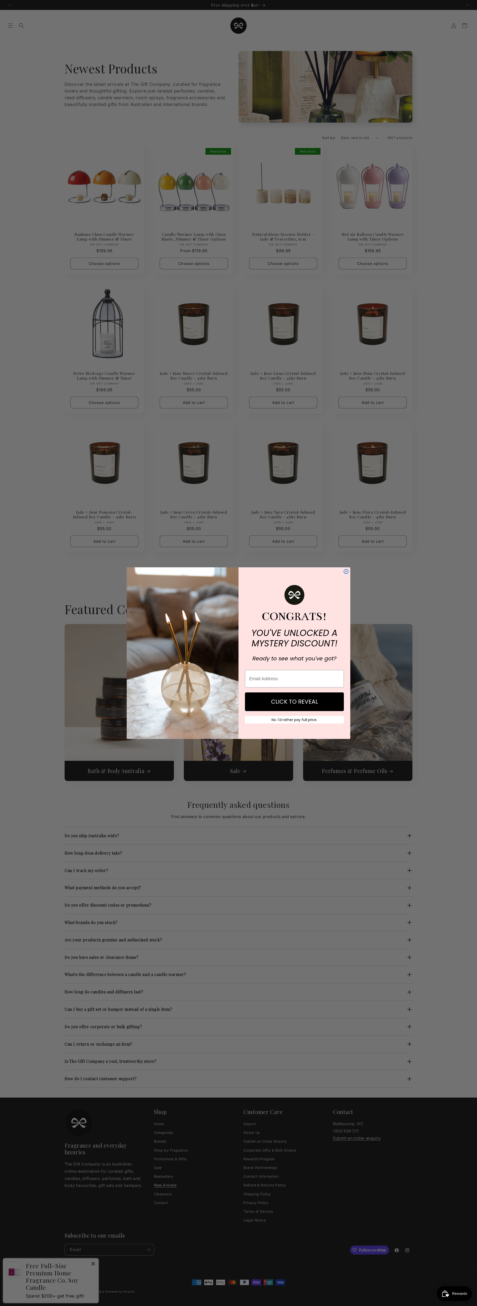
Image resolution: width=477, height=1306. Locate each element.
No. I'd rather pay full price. (294, 719)
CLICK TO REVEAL (294, 702)
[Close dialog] (346, 571)
